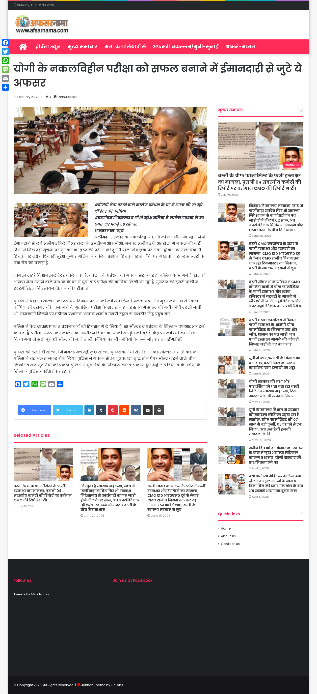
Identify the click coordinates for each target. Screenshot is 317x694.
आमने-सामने (240, 46)
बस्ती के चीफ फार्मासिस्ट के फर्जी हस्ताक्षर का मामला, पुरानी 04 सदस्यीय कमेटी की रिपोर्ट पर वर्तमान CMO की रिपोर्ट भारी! (43, 493)
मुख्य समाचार (83, 46)
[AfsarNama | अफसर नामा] (43, 24)
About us (228, 536)
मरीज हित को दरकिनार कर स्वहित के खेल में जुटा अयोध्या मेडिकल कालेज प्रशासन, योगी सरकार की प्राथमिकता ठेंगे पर (276, 455)
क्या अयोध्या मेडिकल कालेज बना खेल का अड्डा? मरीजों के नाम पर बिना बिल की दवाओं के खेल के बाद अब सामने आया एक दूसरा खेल (276, 483)
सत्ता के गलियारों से (125, 46)
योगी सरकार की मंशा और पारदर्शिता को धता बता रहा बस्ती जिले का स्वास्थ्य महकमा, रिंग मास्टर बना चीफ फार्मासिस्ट (274, 389)
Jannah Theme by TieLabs (102, 685)
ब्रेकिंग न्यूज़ (48, 46)
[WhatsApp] (5, 60)
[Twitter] (5, 51)
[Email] (5, 78)
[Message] (5, 69)
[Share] (5, 87)
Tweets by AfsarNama (31, 594)
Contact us (230, 544)
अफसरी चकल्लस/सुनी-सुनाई (185, 46)
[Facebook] (5, 42)
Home (226, 528)
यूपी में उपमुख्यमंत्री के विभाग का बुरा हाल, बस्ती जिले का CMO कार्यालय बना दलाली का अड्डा (274, 362)
